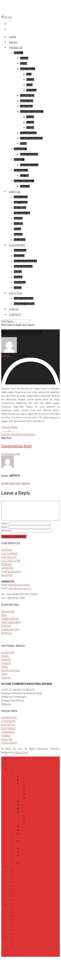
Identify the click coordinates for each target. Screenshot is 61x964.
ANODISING (8, 611)
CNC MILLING (8, 557)
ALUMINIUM (8, 652)
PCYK (29, 85)
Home (12, 36)
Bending (18, 218)
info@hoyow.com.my (19, 584)
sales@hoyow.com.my (19, 588)
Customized (17, 245)
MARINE (5, 735)
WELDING (6, 575)
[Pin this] (14, 430)
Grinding (18, 223)
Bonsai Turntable (29, 154)
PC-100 (30, 79)
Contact (15, 314)
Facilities (15, 293)
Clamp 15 (25, 186)
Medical (18, 271)
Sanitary (18, 159)
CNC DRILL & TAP (11, 560)
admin (5, 355)
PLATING (6, 625)
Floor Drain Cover (29, 165)
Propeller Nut (27, 95)
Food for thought (10, 434)
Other (23, 143)
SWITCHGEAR (9, 742)
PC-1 (28, 74)
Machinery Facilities (24, 303)
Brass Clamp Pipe (23, 181)
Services (15, 191)
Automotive (20, 250)
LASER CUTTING (10, 629)
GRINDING (7, 567)
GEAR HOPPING (10, 618)
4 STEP (30, 127)
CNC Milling (20, 207)
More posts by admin (15, 483)
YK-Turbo (31, 90)
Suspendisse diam (10, 453)
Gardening (19, 149)
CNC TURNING (9, 553)
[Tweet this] (5, 430)
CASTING (6, 549)
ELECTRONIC (8, 728)
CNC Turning (21, 202)
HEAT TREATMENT (11, 622)
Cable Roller (26, 106)
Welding (18, 234)
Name (5, 523)
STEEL (4, 666)
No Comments (27, 434)
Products (16, 47)
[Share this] (2, 430)
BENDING (6, 564)
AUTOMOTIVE (9, 717)
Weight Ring (26, 101)
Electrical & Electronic (25, 261)
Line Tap (24, 175)
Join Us (14, 309)
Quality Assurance (23, 298)
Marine (17, 53)
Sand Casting (21, 197)
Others (17, 287)
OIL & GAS (7, 739)
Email (4, 526)
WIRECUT (6, 633)
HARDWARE (8, 731)
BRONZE (6, 659)
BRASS (5, 655)
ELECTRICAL (8, 724)
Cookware (19, 255)
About (13, 42)
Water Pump (26, 69)
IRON (4, 674)
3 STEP (30, 122)
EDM (3, 615)
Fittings (24, 58)
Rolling (17, 229)
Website (5, 530)
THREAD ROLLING (11, 571)
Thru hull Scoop (28, 133)
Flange (23, 63)
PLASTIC (6, 677)
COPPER (6, 663)
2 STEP (30, 117)
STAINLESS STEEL (10, 670)
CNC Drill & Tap (22, 213)
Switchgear (20, 170)
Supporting (19, 239)
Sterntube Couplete (30, 111)
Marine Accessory (23, 266)
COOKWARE (8, 721)
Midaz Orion (21, 752)
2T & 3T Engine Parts (31, 138)
